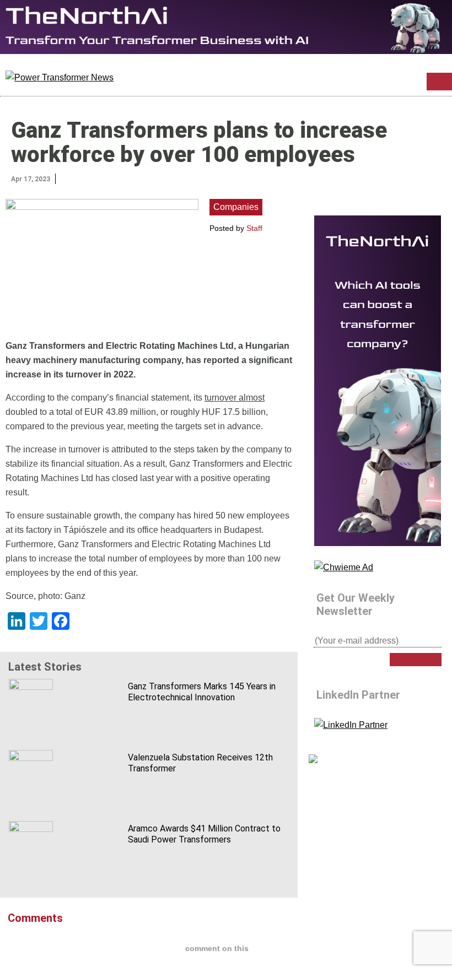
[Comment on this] (99, 178)
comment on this (217, 948)
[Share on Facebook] (88, 178)
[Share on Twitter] (76, 178)
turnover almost (235, 397)
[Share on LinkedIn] (65, 178)
